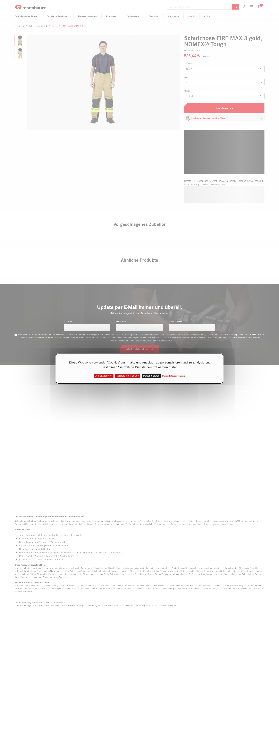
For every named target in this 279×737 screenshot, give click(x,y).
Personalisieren (151, 375)
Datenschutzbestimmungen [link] (173, 376)
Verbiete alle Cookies (128, 375)
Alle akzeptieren (103, 375)
